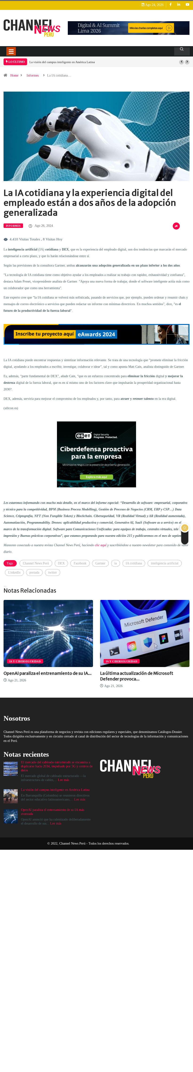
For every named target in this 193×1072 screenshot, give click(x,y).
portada (34, 572)
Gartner (100, 563)
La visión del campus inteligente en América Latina (62, 62)
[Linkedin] (178, 5)
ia (115, 563)
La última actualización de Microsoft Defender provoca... (136, 676)
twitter (52, 572)
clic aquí (100, 545)
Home (14, 75)
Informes (33, 75)
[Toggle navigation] (11, 51)
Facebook (80, 563)
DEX (61, 563)
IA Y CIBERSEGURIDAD (25, 661)
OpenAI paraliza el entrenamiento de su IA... (48, 673)
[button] (181, 62)
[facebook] (170, 5)
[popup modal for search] (181, 51)
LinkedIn (14, 572)
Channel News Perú (36, 563)
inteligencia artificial (164, 563)
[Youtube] (187, 5)
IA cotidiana (134, 563)
